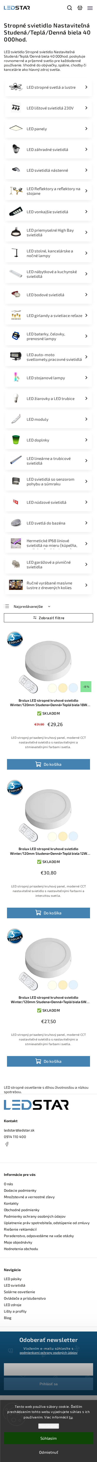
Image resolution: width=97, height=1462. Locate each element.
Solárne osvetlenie (19, 1291)
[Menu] (90, 8)
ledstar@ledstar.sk (19, 1130)
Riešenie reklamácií (20, 1229)
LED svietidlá (14, 1285)
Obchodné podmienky (22, 1210)
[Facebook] (48, 1144)
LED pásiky (13, 1279)
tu (70, 1417)
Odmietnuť (48, 1452)
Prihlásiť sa (49, 1384)
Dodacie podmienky (20, 1190)
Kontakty (11, 1203)
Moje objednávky (18, 1242)
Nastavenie (48, 1426)
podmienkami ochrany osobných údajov (49, 1352)
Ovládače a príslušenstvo (25, 1298)
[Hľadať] (69, 8)
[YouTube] (19, 1154)
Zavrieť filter (48, 617)
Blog (7, 1317)
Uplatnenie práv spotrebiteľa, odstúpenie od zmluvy (47, 1222)
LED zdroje (12, 1304)
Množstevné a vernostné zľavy (29, 1197)
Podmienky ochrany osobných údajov (35, 1216)
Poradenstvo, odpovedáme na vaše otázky (39, 1235)
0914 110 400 (15, 1136)
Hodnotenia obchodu (21, 1248)
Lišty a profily (15, 1311)
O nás (8, 1184)
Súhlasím (48, 1438)
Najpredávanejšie (28, 606)
